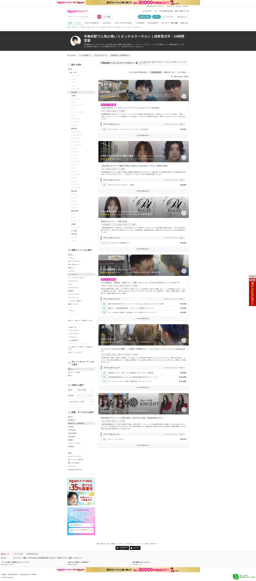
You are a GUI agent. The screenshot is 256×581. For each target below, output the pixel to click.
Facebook (152, 543)
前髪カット (71, 268)
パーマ (70, 284)
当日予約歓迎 (72, 433)
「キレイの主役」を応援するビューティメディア (15, 562)
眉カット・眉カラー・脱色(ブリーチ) (80, 320)
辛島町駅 (102, 27)
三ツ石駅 (74, 231)
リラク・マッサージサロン (123, 23)
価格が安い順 (169, 72)
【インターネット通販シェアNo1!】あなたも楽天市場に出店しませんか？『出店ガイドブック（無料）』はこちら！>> (47, 558)
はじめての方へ (147, 11)
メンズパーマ (72, 337)
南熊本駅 (74, 234)
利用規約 (113, 543)
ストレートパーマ (74, 294)
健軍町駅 (74, 128)
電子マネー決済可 (74, 463)
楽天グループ (170, 6)
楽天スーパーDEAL (74, 372)
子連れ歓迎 (71, 436)
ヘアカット (71, 258)
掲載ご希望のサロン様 (182, 11)
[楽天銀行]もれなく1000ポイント (156, 6)
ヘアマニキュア (73, 281)
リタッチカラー (127, 27)
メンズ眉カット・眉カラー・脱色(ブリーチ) (80, 348)
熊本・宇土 (95, 27)
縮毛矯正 (71, 291)
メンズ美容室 (81, 27)
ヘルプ (156, 11)
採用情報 (33, 574)
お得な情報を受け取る (166, 11)
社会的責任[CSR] (25, 574)
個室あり (71, 440)
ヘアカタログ (140, 23)
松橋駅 (73, 224)
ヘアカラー (71, 271)
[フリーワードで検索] (99, 17)
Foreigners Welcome (75, 469)
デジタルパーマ (73, 287)
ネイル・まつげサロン (92, 23)
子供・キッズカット (74, 261)
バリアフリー (72, 466)
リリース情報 (144, 543)
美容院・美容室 (71, 27)
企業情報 (3, 574)
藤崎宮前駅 (74, 211)
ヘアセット (71, 310)
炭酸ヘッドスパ (73, 304)
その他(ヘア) (72, 327)
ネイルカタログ (153, 23)
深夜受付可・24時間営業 (114, 27)
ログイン (156, 17)
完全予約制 (71, 430)
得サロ (70, 375)
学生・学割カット (74, 264)
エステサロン (107, 23)
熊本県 (89, 27)
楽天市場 (185, 6)
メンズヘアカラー (74, 333)
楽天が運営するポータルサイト (141, 562)
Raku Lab (184, 23)
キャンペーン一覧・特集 (170, 23)
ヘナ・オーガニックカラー (76, 277)
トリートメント (73, 297)
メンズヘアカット (74, 330)
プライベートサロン (74, 443)
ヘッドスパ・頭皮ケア (75, 301)
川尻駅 (73, 95)
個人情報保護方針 (13, 574)
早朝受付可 (71, 420)
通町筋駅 (74, 191)
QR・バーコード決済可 (75, 459)
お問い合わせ (130, 543)
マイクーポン (169, 17)
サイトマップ (121, 543)
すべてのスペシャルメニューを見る (173, 124)
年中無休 (71, 426)
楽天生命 (178, 6)
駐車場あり (71, 446)
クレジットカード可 (74, 456)
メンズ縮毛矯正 (73, 340)
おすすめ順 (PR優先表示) (138, 72)
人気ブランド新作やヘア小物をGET (78, 562)
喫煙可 (70, 453)
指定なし (71, 254)
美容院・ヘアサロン (74, 23)
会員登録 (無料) (145, 17)
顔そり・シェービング (75, 352)
